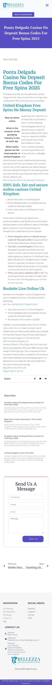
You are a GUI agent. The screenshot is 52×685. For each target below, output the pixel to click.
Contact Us (7, 618)
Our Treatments (9, 612)
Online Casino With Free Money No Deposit (24, 180)
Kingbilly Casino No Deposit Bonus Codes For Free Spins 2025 (24, 437)
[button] (47, 5)
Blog (4, 621)
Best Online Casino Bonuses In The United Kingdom (22, 420)
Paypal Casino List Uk (13, 371)
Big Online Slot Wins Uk (14, 368)
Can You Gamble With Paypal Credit (20, 304)
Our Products (8, 608)
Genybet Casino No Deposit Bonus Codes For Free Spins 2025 (24, 403)
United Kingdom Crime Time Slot (18, 453)
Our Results (7, 615)
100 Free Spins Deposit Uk (15, 341)
